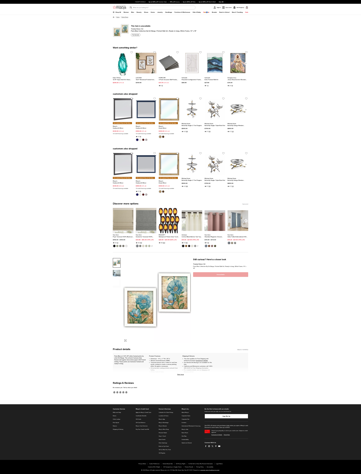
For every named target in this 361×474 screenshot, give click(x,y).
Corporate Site (185, 419)
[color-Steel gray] (123, 246)
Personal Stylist (163, 432)
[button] (152, 300)
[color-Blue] (137, 140)
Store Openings (163, 443)
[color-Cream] (192, 246)
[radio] (137, 139)
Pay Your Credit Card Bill (142, 429)
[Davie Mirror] (169, 109)
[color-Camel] (186, 246)
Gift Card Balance (140, 422)
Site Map (184, 436)
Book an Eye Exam (164, 446)
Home (117, 17)
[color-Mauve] (212, 246)
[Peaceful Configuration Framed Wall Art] (192, 63)
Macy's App (162, 419)
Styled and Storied (187, 443)
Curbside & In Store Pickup (166, 412)
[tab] (117, 263)
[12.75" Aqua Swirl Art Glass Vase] (123, 63)
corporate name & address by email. (210, 470)
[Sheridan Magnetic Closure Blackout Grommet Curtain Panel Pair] (215, 220)
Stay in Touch (162, 436)
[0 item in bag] (247, 7)
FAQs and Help (117, 412)
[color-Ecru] (232, 243)
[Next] (245, 63)
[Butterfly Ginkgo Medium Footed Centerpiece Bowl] (238, 109)
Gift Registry (162, 453)
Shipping (204, 370)
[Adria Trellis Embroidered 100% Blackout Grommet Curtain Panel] (238, 220)
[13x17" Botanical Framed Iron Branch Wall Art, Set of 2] (146, 63)
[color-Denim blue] (206, 246)
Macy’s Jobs (185, 429)
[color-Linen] (143, 246)
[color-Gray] (140, 246)
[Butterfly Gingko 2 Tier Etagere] (192, 109)
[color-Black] (114, 246)
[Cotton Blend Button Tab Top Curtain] (192, 220)
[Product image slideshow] (157, 300)
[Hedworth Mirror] (123, 109)
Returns (186, 372)
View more (180, 374)
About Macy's (185, 412)
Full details (135, 35)
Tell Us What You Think (165, 449)
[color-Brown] (143, 140)
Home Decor (124, 17)
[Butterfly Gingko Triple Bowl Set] (215, 109)
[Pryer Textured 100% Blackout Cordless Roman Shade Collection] (123, 220)
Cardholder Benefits (141, 415)
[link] (123, 80)
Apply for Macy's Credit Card (143, 412)
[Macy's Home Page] (119, 7)
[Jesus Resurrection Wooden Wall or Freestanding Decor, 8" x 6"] (238, 63)
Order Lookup (116, 419)
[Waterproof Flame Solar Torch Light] (169, 220)
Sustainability (185, 439)
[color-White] (140, 140)
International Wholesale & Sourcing (191, 426)
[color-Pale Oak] (160, 137)
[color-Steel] (120, 246)
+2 (152, 246)
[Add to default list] (131, 52)
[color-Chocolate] (189, 246)
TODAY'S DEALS (140, 2)
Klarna (114, 415)
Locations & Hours (163, 415)
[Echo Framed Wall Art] (215, 63)
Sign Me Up (226, 416)
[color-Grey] (146, 140)
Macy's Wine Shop (164, 429)
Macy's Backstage (163, 422)
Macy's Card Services (142, 426)
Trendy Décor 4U (137, 29)
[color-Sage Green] (146, 246)
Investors (184, 422)
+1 (197, 246)
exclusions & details (202, 360)
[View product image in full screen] (125, 340)
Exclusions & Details (216, 434)
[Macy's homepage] (113, 17)
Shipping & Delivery (118, 429)
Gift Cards (138, 419)
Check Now (227, 434)
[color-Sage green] (117, 246)
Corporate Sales (186, 415)
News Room (185, 432)
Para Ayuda (116, 422)
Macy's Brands (163, 426)
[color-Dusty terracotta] (209, 246)
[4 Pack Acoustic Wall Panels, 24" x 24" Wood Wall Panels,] (169, 63)
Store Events (162, 439)
